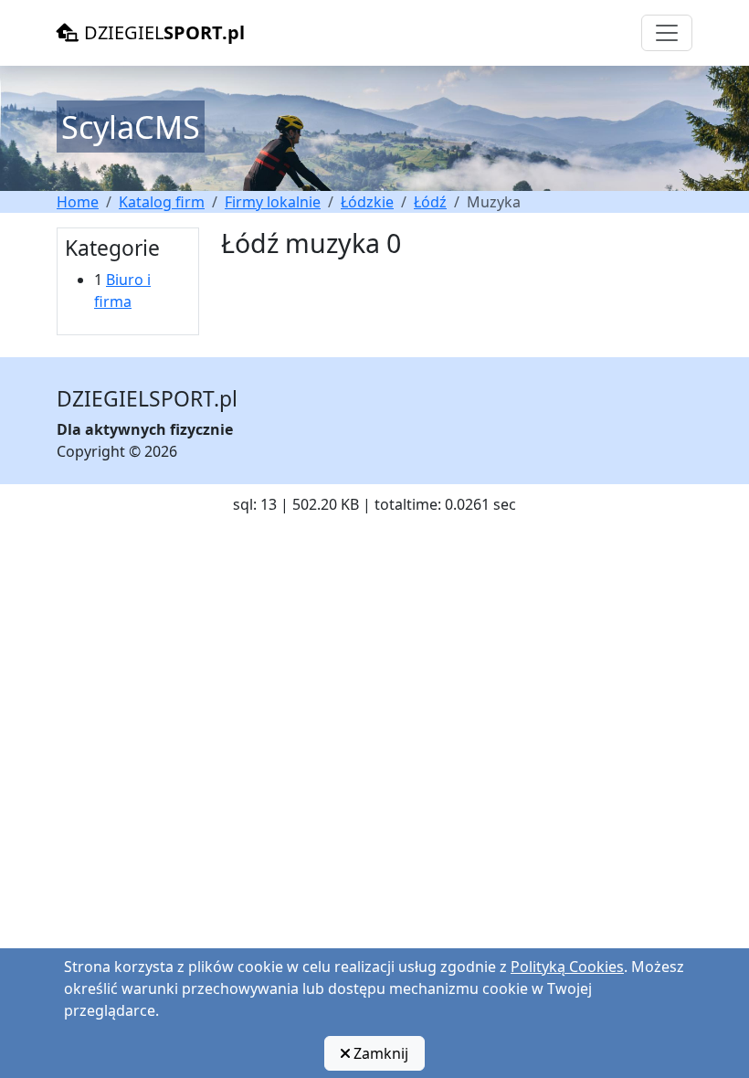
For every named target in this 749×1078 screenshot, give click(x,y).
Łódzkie (367, 202)
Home (78, 202)
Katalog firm (162, 202)
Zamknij (379, 1053)
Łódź (430, 202)
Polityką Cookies (567, 966)
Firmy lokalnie (273, 202)
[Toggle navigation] (666, 33)
